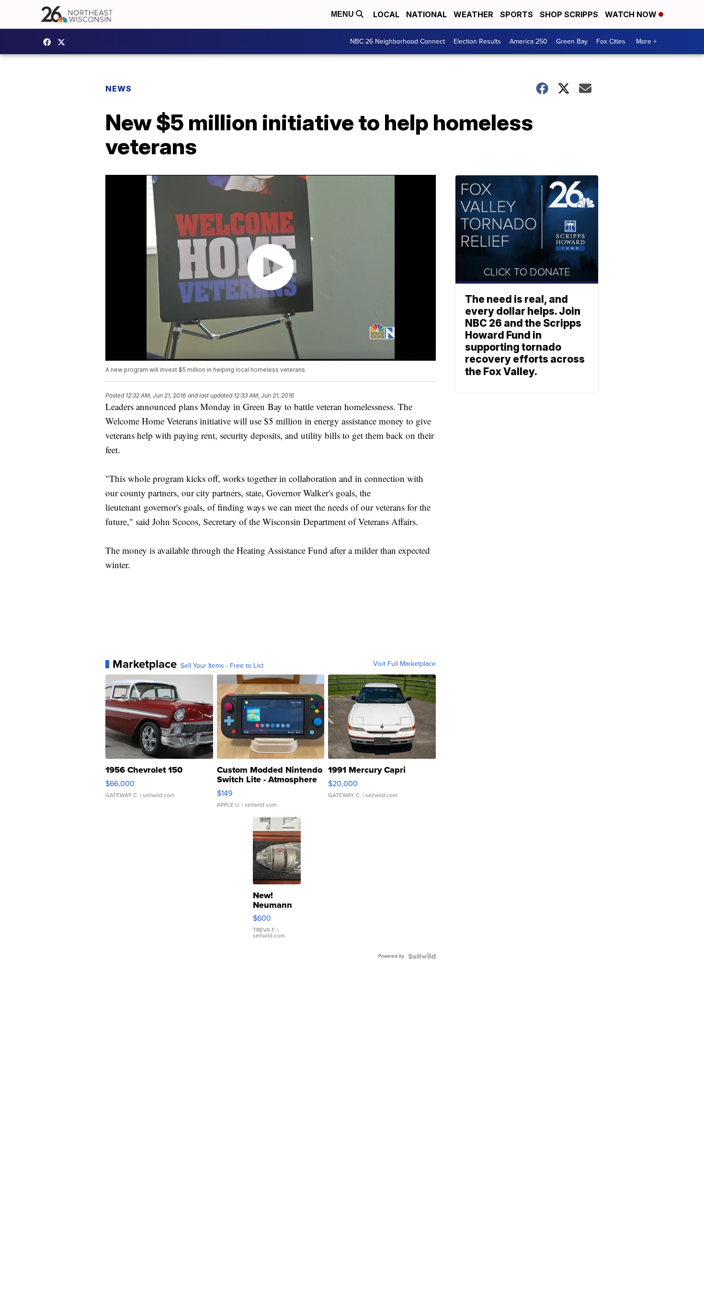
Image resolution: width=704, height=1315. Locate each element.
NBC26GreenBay (49, 42)
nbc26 (63, 42)
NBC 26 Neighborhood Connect (397, 41)
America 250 (528, 41)
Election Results (477, 41)
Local (386, 14)
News (118, 88)
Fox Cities (610, 41)
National (426, 14)
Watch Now (632, 14)
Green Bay (572, 41)
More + (646, 41)
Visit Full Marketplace (404, 664)
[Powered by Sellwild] (422, 956)
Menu (343, 14)
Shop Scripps (569, 14)
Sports (516, 14)
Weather (473, 14)
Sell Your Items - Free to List (222, 666)
